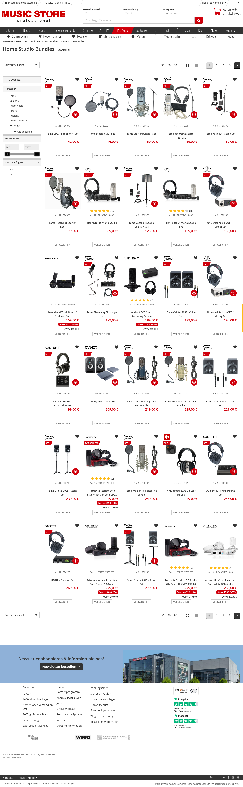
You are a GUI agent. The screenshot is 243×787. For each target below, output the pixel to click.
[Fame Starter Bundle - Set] (141, 120)
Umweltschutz (99, 705)
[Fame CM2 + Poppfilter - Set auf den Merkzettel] (77, 79)
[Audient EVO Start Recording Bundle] (142, 280)
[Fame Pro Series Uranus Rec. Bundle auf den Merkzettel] (195, 347)
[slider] (7, 154)
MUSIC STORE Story (69, 697)
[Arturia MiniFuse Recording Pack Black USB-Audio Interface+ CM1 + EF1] (102, 548)
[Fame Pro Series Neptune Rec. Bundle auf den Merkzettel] (156, 347)
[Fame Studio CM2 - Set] (102, 120)
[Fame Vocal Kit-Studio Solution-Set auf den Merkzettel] (156, 168)
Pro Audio (122, 30)
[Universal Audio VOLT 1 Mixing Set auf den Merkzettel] (235, 168)
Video (231, 36)
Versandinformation (69, 725)
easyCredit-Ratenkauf (36, 725)
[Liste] (196, 66)
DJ (156, 30)
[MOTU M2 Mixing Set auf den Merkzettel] (77, 525)
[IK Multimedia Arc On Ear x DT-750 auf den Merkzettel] (195, 436)
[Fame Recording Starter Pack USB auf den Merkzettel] (195, 79)
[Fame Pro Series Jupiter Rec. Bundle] (141, 478)
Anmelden (218, 2)
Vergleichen (62, 155)
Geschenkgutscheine (103, 710)
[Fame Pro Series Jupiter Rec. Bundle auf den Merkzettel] (156, 436)
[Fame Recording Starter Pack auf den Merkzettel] (77, 168)
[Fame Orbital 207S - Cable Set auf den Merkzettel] (235, 347)
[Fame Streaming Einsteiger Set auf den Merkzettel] (116, 258)
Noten (214, 30)
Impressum (188, 783)
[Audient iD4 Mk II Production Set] (62, 388)
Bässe (26, 30)
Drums (42, 30)
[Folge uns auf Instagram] (233, 777)
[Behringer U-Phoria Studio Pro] (181, 191)
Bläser (186, 30)
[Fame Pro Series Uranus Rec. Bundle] (181, 388)
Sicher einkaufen (100, 693)
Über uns (28, 688)
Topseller (82, 36)
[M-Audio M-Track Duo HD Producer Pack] (63, 280)
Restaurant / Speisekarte (72, 714)
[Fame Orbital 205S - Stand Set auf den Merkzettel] (77, 436)
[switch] (193, 691)
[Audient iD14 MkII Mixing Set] (220, 478)
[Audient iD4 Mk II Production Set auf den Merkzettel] (77, 347)
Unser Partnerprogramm (68, 690)
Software (141, 30)
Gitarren (10, 30)
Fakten (27, 693)
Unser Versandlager (102, 699)
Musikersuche (172, 36)
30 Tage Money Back (35, 714)
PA (107, 30)
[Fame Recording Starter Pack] (62, 210)
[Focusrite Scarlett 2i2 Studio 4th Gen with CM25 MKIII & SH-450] (181, 548)
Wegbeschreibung (101, 716)
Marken (141, 36)
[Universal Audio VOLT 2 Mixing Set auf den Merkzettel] (235, 258)
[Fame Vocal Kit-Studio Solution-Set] (141, 210)
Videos (61, 720)
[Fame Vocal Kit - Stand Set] (220, 120)
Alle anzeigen (24, 131)
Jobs (193, 36)
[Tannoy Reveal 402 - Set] (102, 388)
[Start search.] (199, 20)
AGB (238, 783)
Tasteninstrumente (64, 30)
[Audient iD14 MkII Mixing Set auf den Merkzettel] (235, 436)
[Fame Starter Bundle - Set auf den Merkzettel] (156, 79)
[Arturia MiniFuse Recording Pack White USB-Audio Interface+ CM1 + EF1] (221, 548)
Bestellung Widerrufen (104, 722)
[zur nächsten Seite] (237, 65)
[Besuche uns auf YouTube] (238, 777)
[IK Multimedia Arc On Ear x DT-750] (181, 478)
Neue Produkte (52, 36)
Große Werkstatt (67, 709)
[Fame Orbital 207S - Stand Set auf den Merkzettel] (156, 525)
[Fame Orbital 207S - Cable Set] (220, 388)
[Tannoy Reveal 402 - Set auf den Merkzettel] (116, 347)
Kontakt (8, 778)
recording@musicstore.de (22, 2)
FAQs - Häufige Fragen (36, 699)
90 (175, 65)
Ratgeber (211, 36)
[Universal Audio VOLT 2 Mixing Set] (220, 299)
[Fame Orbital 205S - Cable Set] (181, 299)
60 (169, 65)
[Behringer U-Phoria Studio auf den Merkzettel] (116, 168)
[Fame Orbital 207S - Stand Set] (141, 567)
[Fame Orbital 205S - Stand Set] (62, 478)
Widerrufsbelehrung (223, 783)
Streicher (88, 30)
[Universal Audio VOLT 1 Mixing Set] (220, 210)
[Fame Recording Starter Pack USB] (181, 120)
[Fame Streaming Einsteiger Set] (102, 299)
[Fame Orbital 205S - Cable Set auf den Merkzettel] (195, 258)
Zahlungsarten (99, 688)
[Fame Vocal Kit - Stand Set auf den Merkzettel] (235, 79)
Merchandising (112, 36)
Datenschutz (203, 783)
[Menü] (197, 688)
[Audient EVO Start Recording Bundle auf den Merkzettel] (156, 258)
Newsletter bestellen (59, 666)
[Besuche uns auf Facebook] (228, 777)
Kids (200, 30)
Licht (167, 30)
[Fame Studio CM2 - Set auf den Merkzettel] (116, 79)
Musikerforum (163, 783)
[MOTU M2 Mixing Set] (62, 567)
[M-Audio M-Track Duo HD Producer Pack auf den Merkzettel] (77, 258)
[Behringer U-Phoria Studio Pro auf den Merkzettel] (195, 168)
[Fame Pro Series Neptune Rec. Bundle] (141, 388)
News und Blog (27, 778)
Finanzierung (31, 720)
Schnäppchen (20, 36)
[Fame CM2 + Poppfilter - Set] (62, 120)
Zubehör (231, 30)
